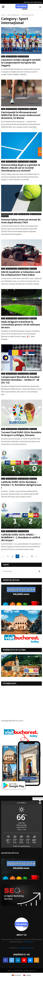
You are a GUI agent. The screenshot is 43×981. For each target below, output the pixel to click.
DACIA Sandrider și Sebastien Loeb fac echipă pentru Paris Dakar (20, 273)
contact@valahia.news (26, 948)
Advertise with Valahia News (33, 2)
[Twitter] (11, 960)
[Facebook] (5, 960)
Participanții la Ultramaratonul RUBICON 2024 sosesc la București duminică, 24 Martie (20, 115)
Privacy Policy (29, 942)
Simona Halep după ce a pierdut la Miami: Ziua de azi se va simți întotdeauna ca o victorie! (20, 168)
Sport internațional (11, 56)
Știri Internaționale (23, 56)
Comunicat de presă (7, 214)
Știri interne (33, 109)
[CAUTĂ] (39, 571)
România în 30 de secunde (14, 650)
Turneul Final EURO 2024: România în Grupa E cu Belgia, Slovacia (21, 434)
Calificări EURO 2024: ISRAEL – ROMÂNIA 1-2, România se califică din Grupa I (20, 537)
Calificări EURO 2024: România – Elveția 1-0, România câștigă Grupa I (21, 485)
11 (32, 556)
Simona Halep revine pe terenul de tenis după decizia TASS (21, 221)
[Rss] (36, 960)
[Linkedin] (17, 960)
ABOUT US (22, 935)
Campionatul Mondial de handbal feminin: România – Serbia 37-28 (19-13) (20, 380)
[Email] (30, 960)
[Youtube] (24, 960)
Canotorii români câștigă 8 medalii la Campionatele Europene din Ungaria (21, 62)
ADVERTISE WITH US (11, 580)
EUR (13, 721)
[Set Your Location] (40, 802)
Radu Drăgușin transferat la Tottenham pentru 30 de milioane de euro (20, 324)
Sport (3, 56)
